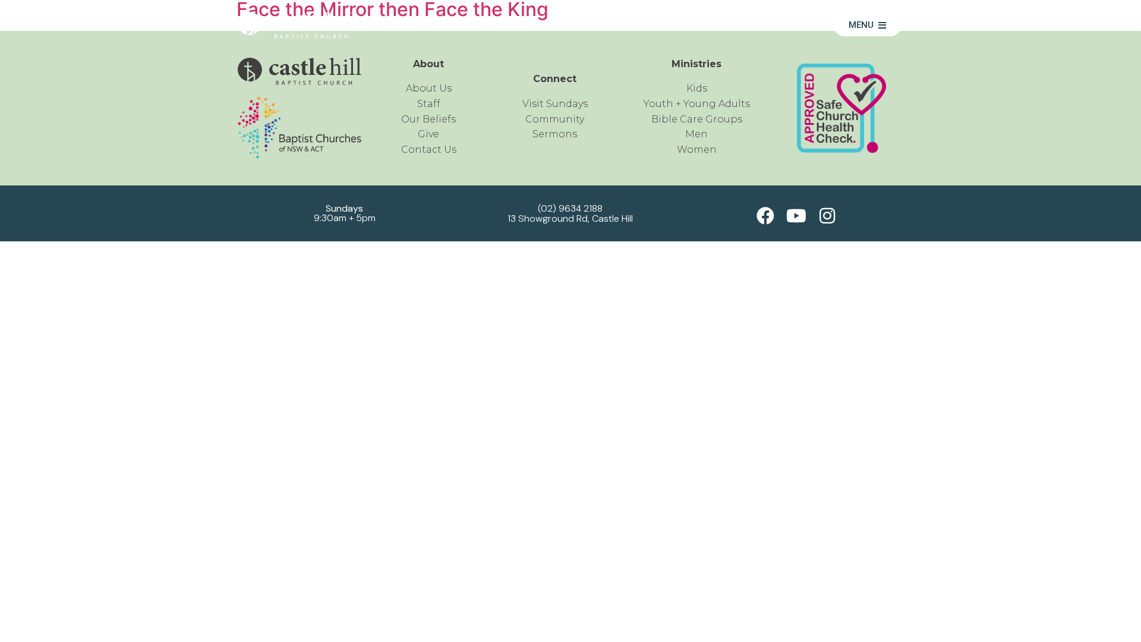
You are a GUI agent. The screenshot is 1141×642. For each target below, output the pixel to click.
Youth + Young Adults (697, 103)
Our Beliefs (428, 119)
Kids (696, 88)
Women (697, 149)
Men (696, 134)
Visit (719, 25)
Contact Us (428, 149)
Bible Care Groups (696, 119)
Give (428, 134)
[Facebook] (765, 215)
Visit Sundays (555, 103)
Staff (428, 103)
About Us (563, 25)
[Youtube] (796, 215)
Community (649, 25)
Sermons (783, 25)
